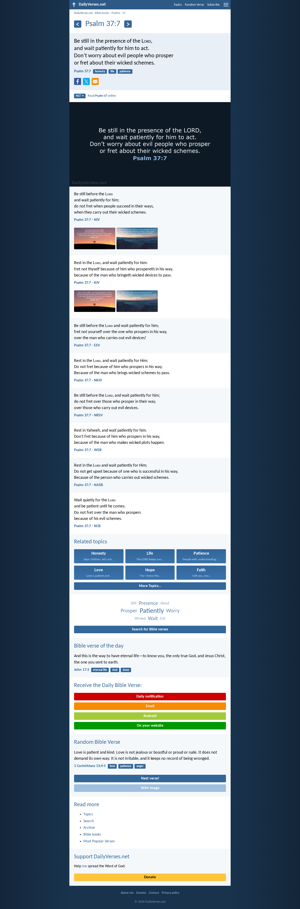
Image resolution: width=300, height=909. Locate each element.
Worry (173, 611)
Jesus (126, 669)
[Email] (96, 83)
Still (133, 603)
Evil (162, 619)
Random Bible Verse (97, 742)
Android (150, 716)
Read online (102, 96)
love (112, 766)
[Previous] (77, 24)
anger (140, 766)
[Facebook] (78, 83)
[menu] (226, 6)
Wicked (140, 619)
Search (88, 821)
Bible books (102, 13)
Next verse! (150, 778)
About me (127, 893)
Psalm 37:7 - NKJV (88, 380)
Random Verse (194, 5)
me (84, 866)
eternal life (100, 669)
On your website (150, 726)
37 (124, 13)
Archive (89, 828)
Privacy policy (170, 893)
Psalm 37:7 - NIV (87, 220)
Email (150, 706)
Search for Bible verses (150, 629)
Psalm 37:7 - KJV (86, 283)
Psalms (116, 13)
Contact (154, 893)
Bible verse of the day (99, 646)
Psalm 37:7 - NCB (87, 526)
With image (150, 788)
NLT (78, 95)
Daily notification (150, 696)
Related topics (90, 542)
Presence (148, 603)
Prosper (129, 611)
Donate (150, 877)
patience (125, 71)
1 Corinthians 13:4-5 (90, 766)
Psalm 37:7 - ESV (87, 345)
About (164, 603)
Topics (178, 5)
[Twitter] (87, 83)
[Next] (127, 24)
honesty (100, 71)
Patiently (152, 611)
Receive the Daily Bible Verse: (108, 685)
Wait (153, 618)
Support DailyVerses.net (101, 857)
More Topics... (150, 586)
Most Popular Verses (99, 841)
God (114, 669)
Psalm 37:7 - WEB (87, 450)
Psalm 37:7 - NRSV (88, 415)
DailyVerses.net (83, 13)
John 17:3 (81, 670)
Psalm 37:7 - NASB (88, 485)
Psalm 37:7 (82, 71)
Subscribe (213, 5)
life (112, 71)
